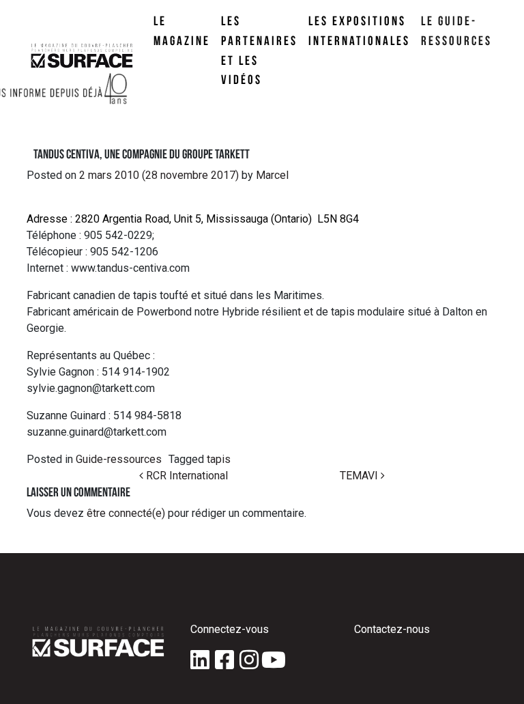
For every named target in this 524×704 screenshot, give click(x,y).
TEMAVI (360, 475)
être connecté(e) (126, 513)
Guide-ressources (119, 459)
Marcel (271, 175)
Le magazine (182, 30)
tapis (219, 459)
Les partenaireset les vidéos (259, 50)
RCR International (185, 475)
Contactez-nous (392, 629)
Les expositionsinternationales (359, 30)
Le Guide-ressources (456, 30)
